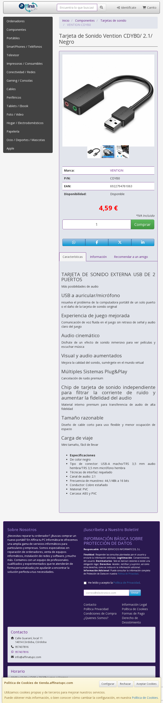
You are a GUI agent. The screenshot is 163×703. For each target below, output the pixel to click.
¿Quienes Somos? (96, 618)
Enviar (135, 592)
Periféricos (14, 97)
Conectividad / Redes (21, 72)
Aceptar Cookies (146, 684)
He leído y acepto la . (114, 582)
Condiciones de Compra (100, 613)
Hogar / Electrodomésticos (25, 123)
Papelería (13, 131)
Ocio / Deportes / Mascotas (26, 140)
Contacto (90, 604)
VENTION (116, 170)
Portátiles (13, 38)
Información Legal (134, 604)
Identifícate (128, 8)
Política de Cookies (145, 698)
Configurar (107, 684)
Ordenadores (16, 21)
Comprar (142, 224)
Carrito (151, 8)
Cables (11, 89)
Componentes (16, 30)
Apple (10, 148)
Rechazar (125, 684)
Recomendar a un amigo (131, 257)
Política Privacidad (96, 609)
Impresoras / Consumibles (25, 63)
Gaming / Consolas (20, 80)
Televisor (13, 55)
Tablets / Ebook (17, 106)
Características (73, 257)
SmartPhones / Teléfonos (24, 47)
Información (98, 257)
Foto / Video (15, 114)
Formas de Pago (133, 613)
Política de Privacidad (128, 573)
